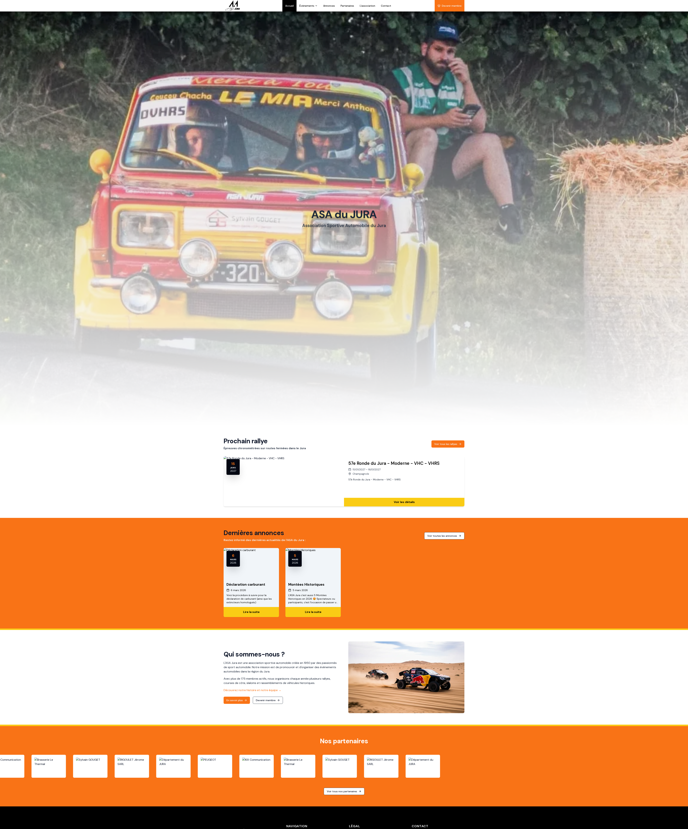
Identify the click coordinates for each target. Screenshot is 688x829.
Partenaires (347, 5)
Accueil (289, 5)
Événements (306, 5)
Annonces (329, 5)
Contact (386, 5)
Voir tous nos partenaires (342, 791)
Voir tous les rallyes (445, 444)
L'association (367, 5)
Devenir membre (452, 5)
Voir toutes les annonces (442, 535)
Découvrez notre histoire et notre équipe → (252, 690)
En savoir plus (234, 700)
